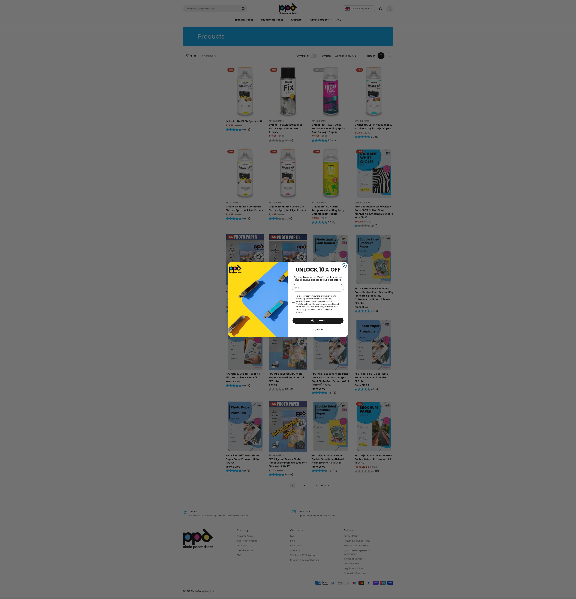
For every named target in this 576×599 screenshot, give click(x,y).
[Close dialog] (344, 265)
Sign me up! (318, 320)
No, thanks (318, 329)
